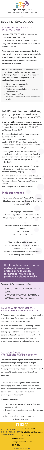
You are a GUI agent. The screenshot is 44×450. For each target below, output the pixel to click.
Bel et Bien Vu (22, 10)
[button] (22, 15)
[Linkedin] (22, 424)
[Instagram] (26, 424)
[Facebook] (17, 424)
